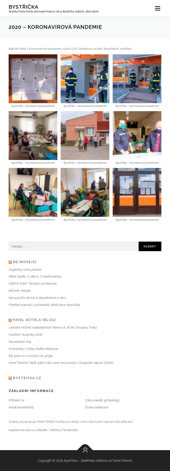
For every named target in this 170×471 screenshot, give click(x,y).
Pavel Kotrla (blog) (34, 320)
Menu (157, 8)
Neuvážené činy (20, 341)
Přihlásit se (16, 400)
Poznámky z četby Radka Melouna (33, 349)
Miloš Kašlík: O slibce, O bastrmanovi (35, 276)
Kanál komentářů (21, 407)
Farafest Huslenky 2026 (25, 334)
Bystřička (24, 7)
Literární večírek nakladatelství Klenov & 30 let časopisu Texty (53, 327)
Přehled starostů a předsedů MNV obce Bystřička (44, 305)
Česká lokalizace (96, 407)
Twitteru (55, 430)
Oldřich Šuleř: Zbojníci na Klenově (33, 283)
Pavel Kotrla (45, 421)
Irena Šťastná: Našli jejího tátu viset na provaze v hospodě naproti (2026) (61, 363)
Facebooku (70, 430)
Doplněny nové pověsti (25, 269)
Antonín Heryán (20, 290)
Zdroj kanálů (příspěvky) (102, 400)
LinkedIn (41, 430)
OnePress (88, 460)
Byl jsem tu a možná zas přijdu (31, 356)
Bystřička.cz (27, 378)
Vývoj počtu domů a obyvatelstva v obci (37, 298)
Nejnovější (25, 262)
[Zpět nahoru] (85, 450)
